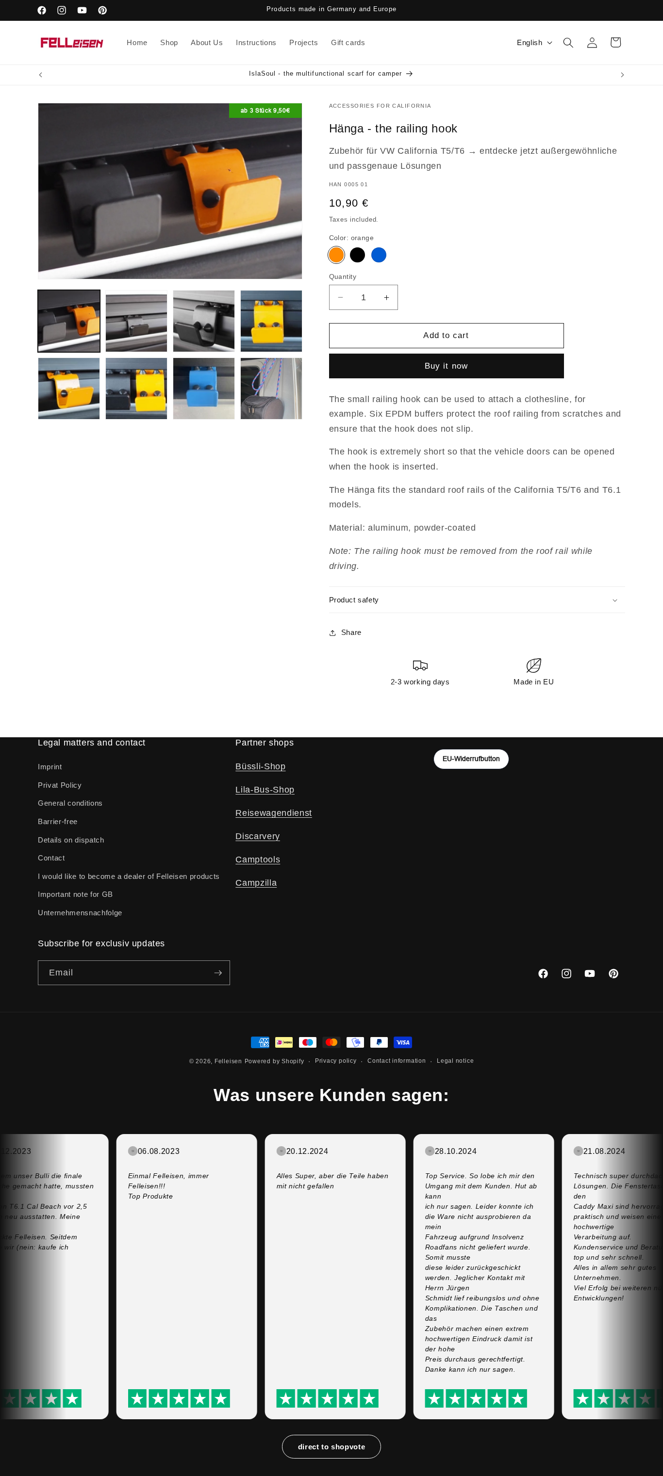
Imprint (50, 766)
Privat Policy (60, 785)
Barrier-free (58, 821)
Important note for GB (75, 894)
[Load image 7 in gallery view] (204, 388)
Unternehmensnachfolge (80, 912)
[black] (357, 255)
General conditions (70, 803)
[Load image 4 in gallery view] (271, 321)
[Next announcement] (622, 75)
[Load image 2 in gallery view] (136, 321)
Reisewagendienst (273, 813)
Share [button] (351, 633)
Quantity (343, 276)
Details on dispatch (71, 840)
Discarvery (257, 836)
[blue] (378, 255)
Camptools (257, 859)
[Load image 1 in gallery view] (69, 321)
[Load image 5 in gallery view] (69, 388)
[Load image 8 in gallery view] (271, 388)
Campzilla (256, 883)
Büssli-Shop (260, 766)
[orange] (336, 255)
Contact (51, 858)
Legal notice (455, 1060)
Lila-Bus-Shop (265, 790)
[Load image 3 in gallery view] (204, 321)
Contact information (396, 1060)
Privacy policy (336, 1060)
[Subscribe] (218, 973)
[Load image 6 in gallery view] (136, 388)
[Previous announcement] (40, 75)
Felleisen (228, 1061)
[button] (568, 42)
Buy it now (446, 366)
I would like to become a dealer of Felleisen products (129, 876)
